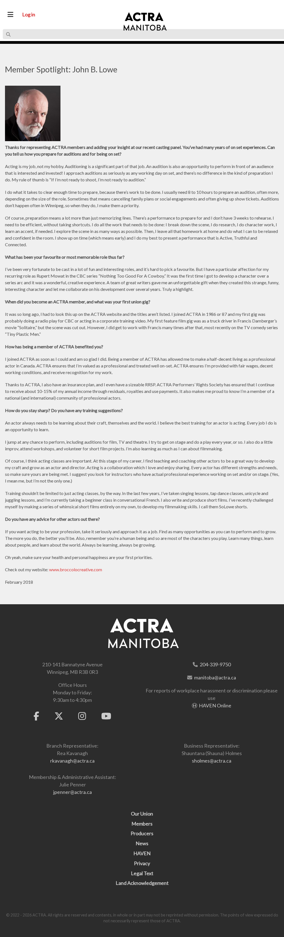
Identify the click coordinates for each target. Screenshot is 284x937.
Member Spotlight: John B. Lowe (61, 69)
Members (142, 824)
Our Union (142, 814)
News (142, 843)
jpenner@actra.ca (72, 792)
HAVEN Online (215, 705)
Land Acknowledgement (142, 883)
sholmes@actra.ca (211, 761)
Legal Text (142, 873)
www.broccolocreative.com (75, 569)
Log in (28, 14)
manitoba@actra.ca (215, 677)
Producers (142, 833)
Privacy (142, 863)
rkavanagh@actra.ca (72, 761)
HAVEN (142, 853)
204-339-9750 (215, 664)
